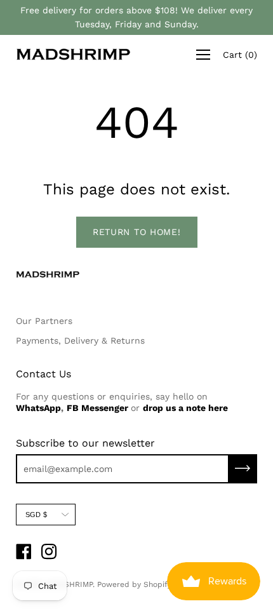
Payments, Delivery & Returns (80, 340)
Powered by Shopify (134, 584)
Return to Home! (137, 232)
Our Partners (44, 321)
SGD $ (36, 514)
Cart (240, 55)
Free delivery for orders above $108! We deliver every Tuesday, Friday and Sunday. (136, 17)
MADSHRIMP (70, 584)
